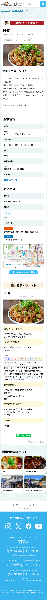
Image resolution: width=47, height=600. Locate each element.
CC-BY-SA (40, 267)
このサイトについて (23, 508)
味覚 (21, 247)
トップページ (5, 11)
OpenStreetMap (22, 267)
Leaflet (12, 267)
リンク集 (31, 505)
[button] (23, 254)
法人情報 (15, 505)
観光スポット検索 (17, 11)
